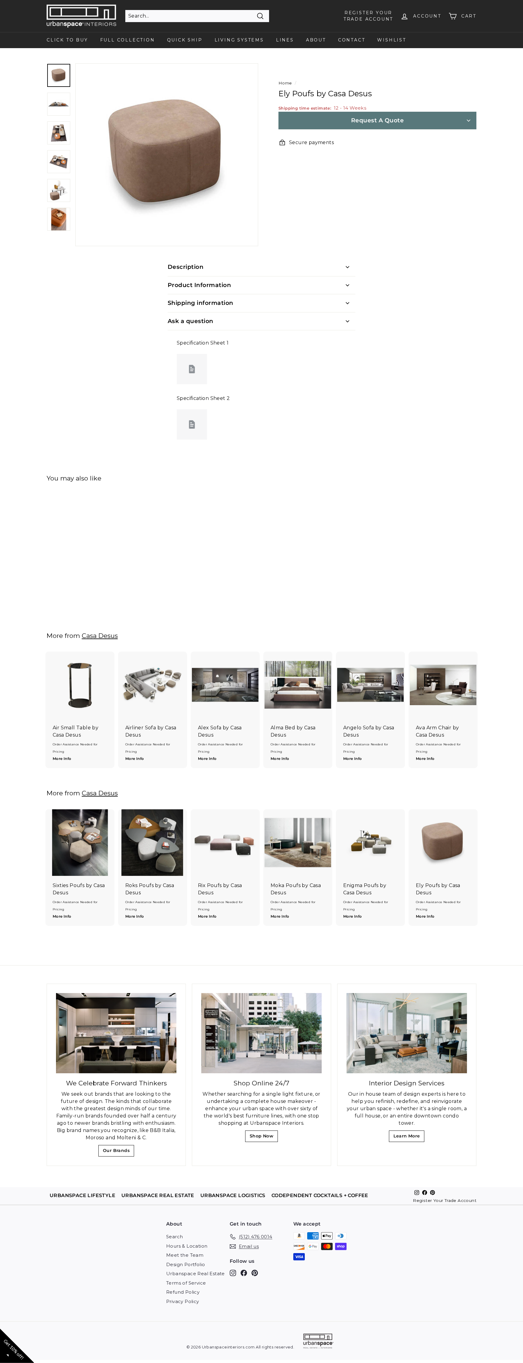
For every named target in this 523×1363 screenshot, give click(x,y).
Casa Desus (100, 635)
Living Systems (239, 40)
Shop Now (263, 1137)
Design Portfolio (185, 1264)
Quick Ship (184, 40)
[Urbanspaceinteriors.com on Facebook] (244, 1272)
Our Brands (118, 1152)
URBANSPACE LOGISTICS (232, 1195)
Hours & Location (186, 1246)
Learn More (408, 1137)
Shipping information (200, 302)
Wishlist (391, 40)
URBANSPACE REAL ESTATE (157, 1195)
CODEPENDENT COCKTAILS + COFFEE (319, 1195)
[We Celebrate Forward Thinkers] (116, 1033)
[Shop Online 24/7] (261, 1033)
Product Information (199, 285)
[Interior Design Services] (407, 1033)
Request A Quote (377, 120)
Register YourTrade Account (368, 16)
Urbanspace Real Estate (195, 1273)
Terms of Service (186, 1283)
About (316, 40)
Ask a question (190, 321)
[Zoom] (167, 155)
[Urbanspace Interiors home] (318, 1342)
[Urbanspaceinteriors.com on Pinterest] (255, 1272)
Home (285, 83)
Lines (285, 40)
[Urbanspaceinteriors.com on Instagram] (233, 1272)
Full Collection (127, 40)
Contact (351, 40)
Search (174, 1236)
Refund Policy (182, 1292)
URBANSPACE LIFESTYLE (82, 1195)
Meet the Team (184, 1255)
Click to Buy (67, 40)
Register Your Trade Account (444, 1200)
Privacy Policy (182, 1301)
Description (185, 266)
